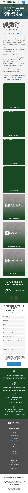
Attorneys (14, 451)
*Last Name (5, 320)
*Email (4, 328)
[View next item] (16, 298)
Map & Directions (14, 440)
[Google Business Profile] (18, 470)
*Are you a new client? (8, 332)
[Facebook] (9, 470)
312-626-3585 (14, 428)
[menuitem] (10, 485)
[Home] (13, 2)
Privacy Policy (14, 462)
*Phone (5, 324)
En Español (14, 460)
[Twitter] (12, 470)
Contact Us (14, 458)
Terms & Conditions (14, 464)
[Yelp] (15, 470)
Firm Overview (14, 447)
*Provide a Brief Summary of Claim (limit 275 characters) (12, 341)
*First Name (5, 316)
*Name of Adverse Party (8, 336)
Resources (14, 455)
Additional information (8, 349)
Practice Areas (14, 453)
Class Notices (14, 449)
